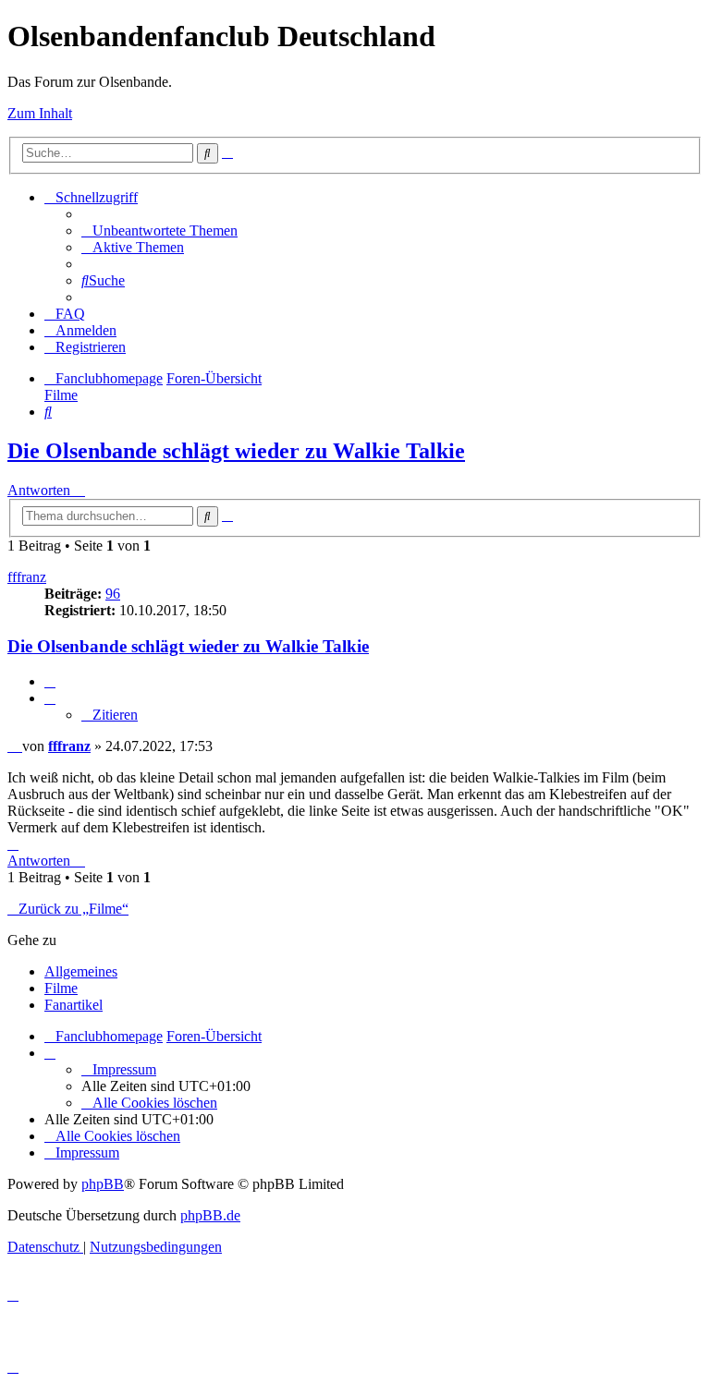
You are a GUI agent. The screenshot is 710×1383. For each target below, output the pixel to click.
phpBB (102, 1184)
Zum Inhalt (39, 113)
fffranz (26, 577)
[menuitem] (159, 230)
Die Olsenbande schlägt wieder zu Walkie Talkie (236, 451)
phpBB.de (210, 1215)
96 (112, 593)
